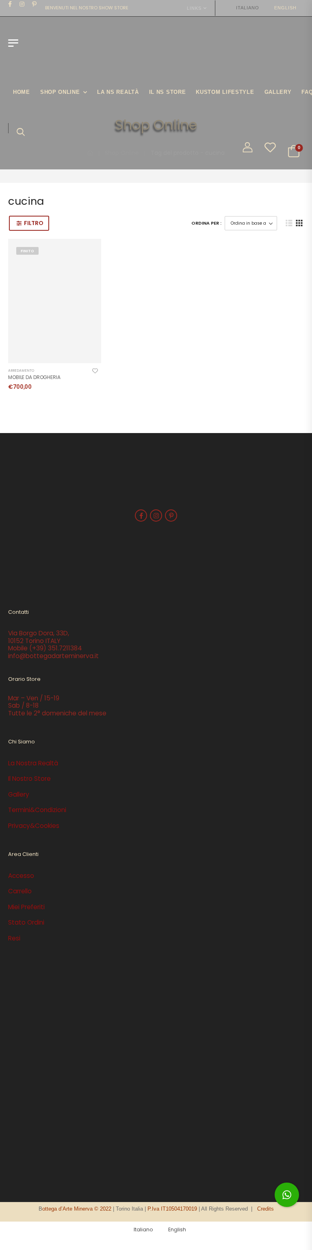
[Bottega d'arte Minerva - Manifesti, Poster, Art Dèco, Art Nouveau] (53, 47)
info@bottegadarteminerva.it (53, 656)
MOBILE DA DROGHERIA (34, 377)
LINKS (194, 8)
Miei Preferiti (26, 907)
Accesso (21, 875)
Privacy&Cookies (33, 825)
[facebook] (10, 4)
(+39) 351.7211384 (55, 648)
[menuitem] (244, 8)
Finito (27, 250)
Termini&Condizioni (37, 810)
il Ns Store (167, 92)
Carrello (20, 891)
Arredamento (21, 370)
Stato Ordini (26, 922)
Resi (14, 938)
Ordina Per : (206, 223)
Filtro (33, 223)
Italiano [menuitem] (247, 7)
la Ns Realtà (118, 92)
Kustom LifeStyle (225, 92)
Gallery (278, 92)
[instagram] (22, 4)
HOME (21, 92)
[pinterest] (34, 4)
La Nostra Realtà (33, 763)
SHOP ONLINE (60, 92)
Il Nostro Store (29, 778)
